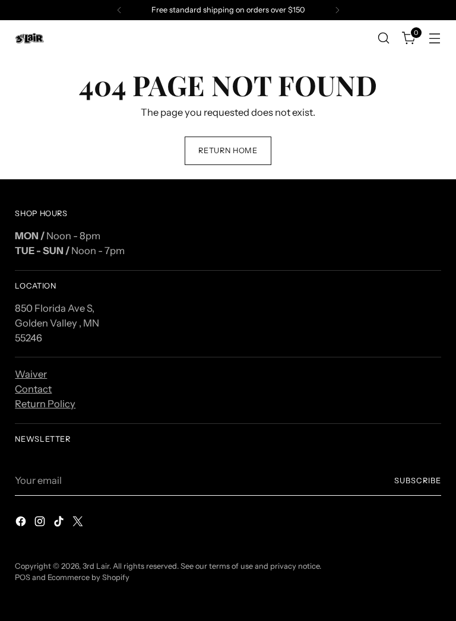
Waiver (31, 374)
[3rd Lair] (30, 38)
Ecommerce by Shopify (88, 577)
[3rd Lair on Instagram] (41, 523)
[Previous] (119, 10)
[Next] (337, 10)
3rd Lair (96, 566)
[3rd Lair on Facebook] (22, 523)
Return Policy (45, 404)
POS (22, 577)
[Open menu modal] (435, 38)
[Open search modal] (384, 38)
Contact (33, 389)
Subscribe (417, 480)
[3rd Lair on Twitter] (79, 523)
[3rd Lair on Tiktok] (60, 523)
